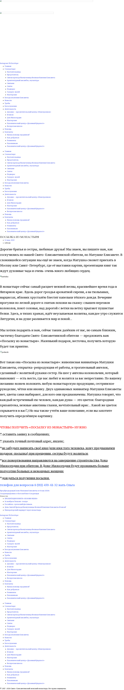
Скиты (9, 86)
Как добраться (13, 138)
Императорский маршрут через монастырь (23, 510)
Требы (7, 103)
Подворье (11, 89)
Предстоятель (13, 75)
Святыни (10, 83)
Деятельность (10, 109)
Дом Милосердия (14, 118)
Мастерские (12, 95)
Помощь (8, 129)
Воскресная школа (14, 126)
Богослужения (11, 106)
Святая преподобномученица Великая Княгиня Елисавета (31, 78)
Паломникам (12, 143)
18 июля (10, 115)
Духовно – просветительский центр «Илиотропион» (29, 112)
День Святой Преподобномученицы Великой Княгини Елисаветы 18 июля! (35, 507)
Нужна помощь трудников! (18, 135)
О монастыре (10, 69)
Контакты (9, 132)
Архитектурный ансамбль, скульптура (23, 80)
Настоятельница (14, 72)
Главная (8, 66)
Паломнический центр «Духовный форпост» (25, 123)
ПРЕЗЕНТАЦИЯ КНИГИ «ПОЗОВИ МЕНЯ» (21, 499)
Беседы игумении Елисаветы (17, 98)
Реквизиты (11, 140)
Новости (8, 100)
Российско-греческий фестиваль (18, 504)
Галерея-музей (13, 92)
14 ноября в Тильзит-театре (16, 501)
